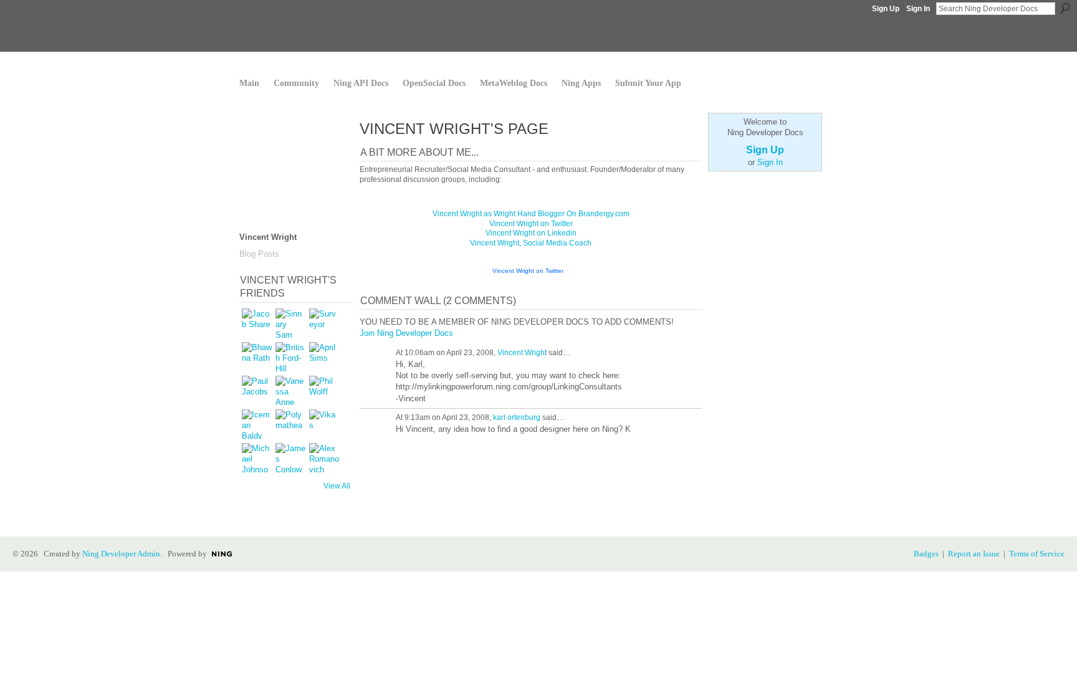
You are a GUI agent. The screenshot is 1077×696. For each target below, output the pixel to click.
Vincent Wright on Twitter (531, 223)
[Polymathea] (290, 424)
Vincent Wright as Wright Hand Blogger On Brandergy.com (531, 213)
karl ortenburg (516, 417)
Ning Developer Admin (121, 553)
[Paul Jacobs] (257, 391)
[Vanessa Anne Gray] (290, 391)
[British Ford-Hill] (290, 357)
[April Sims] (324, 357)
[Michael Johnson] (257, 458)
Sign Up (885, 8)
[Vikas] (324, 424)
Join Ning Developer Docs (406, 333)
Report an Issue (974, 553)
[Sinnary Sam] (290, 323)
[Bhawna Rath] (257, 357)
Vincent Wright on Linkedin (531, 233)
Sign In (918, 8)
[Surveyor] (324, 323)
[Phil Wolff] (324, 391)
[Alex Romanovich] (324, 458)
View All (336, 486)
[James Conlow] (290, 458)
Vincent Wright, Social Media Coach (530, 243)
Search (1065, 8)
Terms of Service (1037, 553)
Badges (926, 553)
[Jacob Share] (257, 323)
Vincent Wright (522, 352)
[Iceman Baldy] (257, 424)
